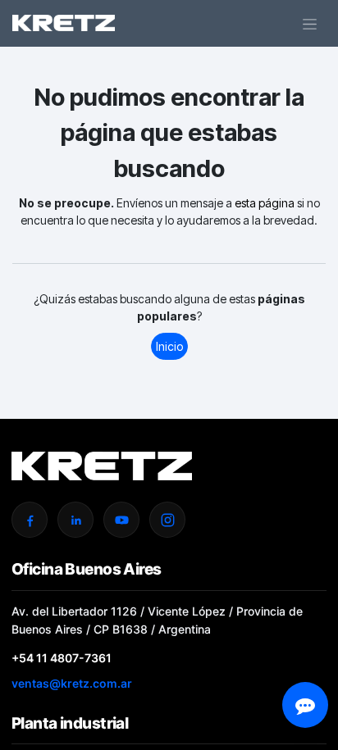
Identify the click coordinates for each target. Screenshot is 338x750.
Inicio (169, 346)
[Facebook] (29, 520)
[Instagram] (167, 520)
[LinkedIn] (75, 520)
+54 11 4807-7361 (61, 658)
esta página (265, 203)
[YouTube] (121, 520)
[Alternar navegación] (310, 23)
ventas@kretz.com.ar (71, 683)
